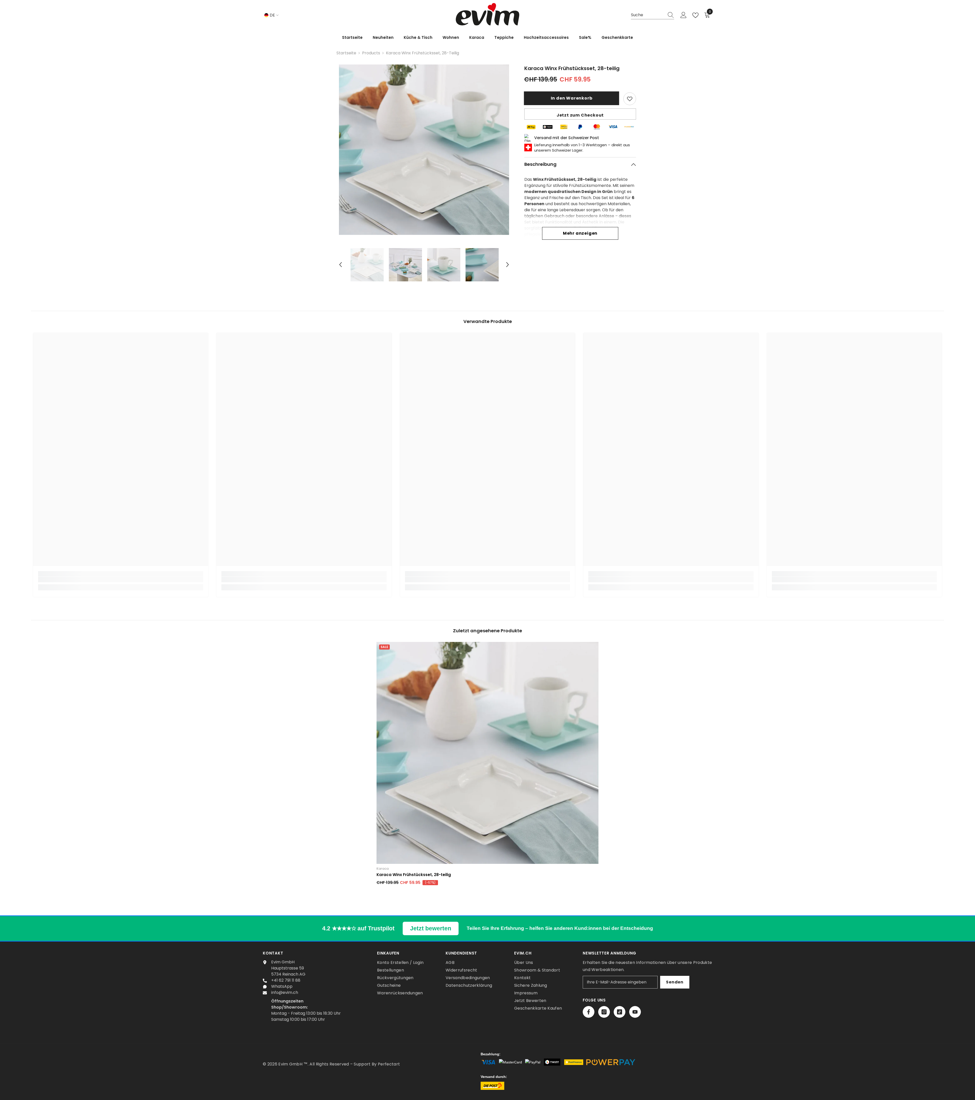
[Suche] (652, 15)
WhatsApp (281, 986)
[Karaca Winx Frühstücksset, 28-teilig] (487, 753)
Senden (675, 982)
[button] (340, 264)
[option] (424, 149)
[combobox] (647, 15)
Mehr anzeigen (580, 233)
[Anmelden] (683, 15)
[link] (120, 579)
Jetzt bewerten (430, 928)
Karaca (383, 868)
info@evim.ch (284, 992)
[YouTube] (635, 1012)
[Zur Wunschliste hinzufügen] (629, 98)
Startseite (346, 53)
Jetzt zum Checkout (580, 115)
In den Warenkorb (572, 98)
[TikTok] (619, 1012)
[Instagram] (604, 1012)
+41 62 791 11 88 (285, 980)
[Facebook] (588, 1012)
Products (371, 53)
